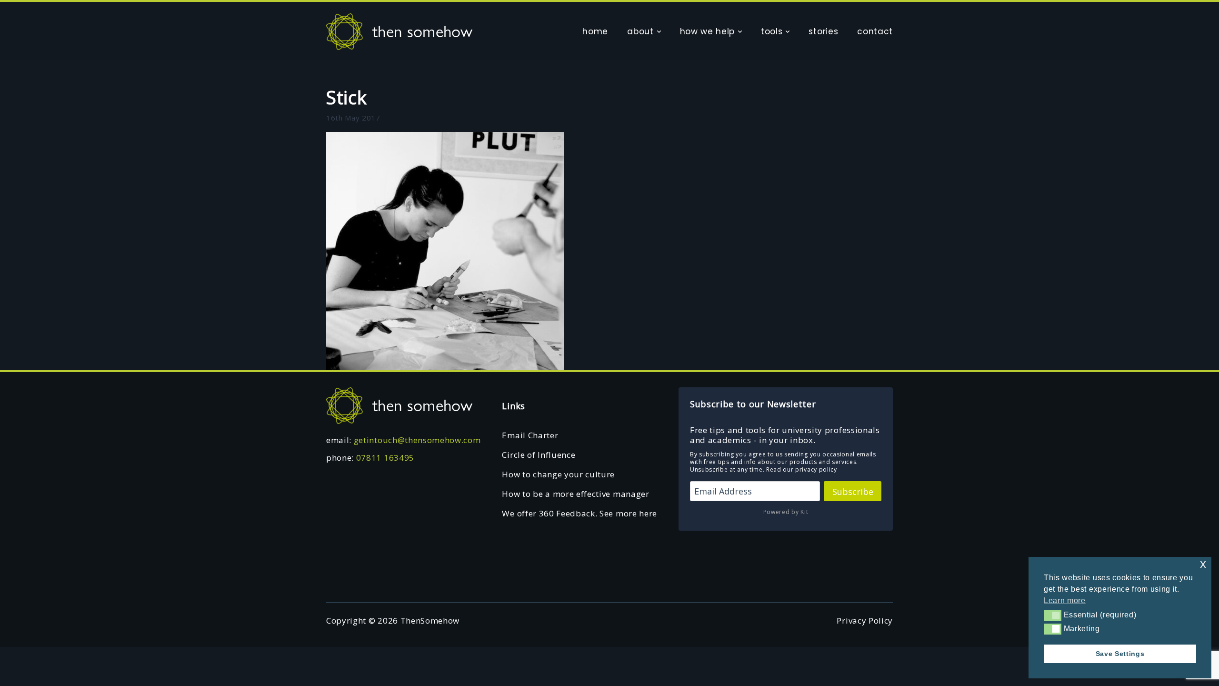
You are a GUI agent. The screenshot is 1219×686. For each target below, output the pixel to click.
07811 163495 (385, 457)
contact (875, 31)
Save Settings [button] (1120, 653)
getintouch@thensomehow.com (417, 439)
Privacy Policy (865, 620)
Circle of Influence (538, 454)
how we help (707, 31)
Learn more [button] (1065, 600)
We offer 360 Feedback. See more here (579, 513)
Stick (346, 97)
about (640, 31)
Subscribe (852, 491)
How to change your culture (558, 474)
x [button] (1203, 563)
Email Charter (530, 435)
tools (771, 31)
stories (823, 31)
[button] (1052, 615)
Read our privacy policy (801, 469)
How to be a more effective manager (575, 493)
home (595, 31)
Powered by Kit (786, 511)
